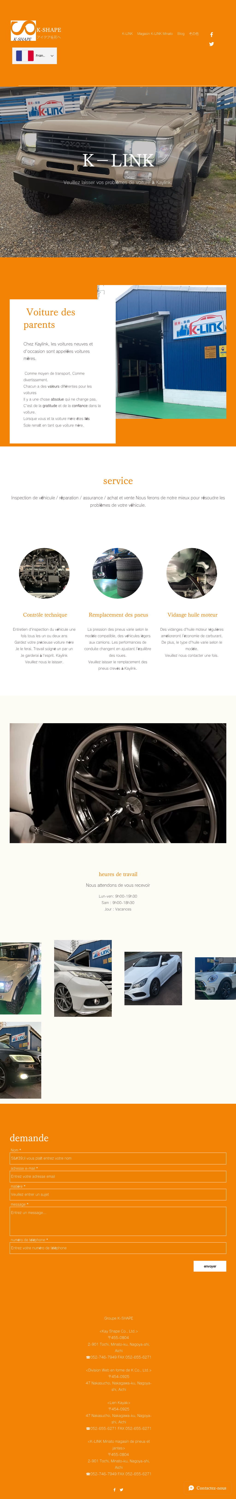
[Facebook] (211, 34)
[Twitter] (211, 44)
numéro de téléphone (28, 1240)
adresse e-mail (23, 1168)
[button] (127, 783)
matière (17, 1186)
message (18, 1204)
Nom (14, 1150)
